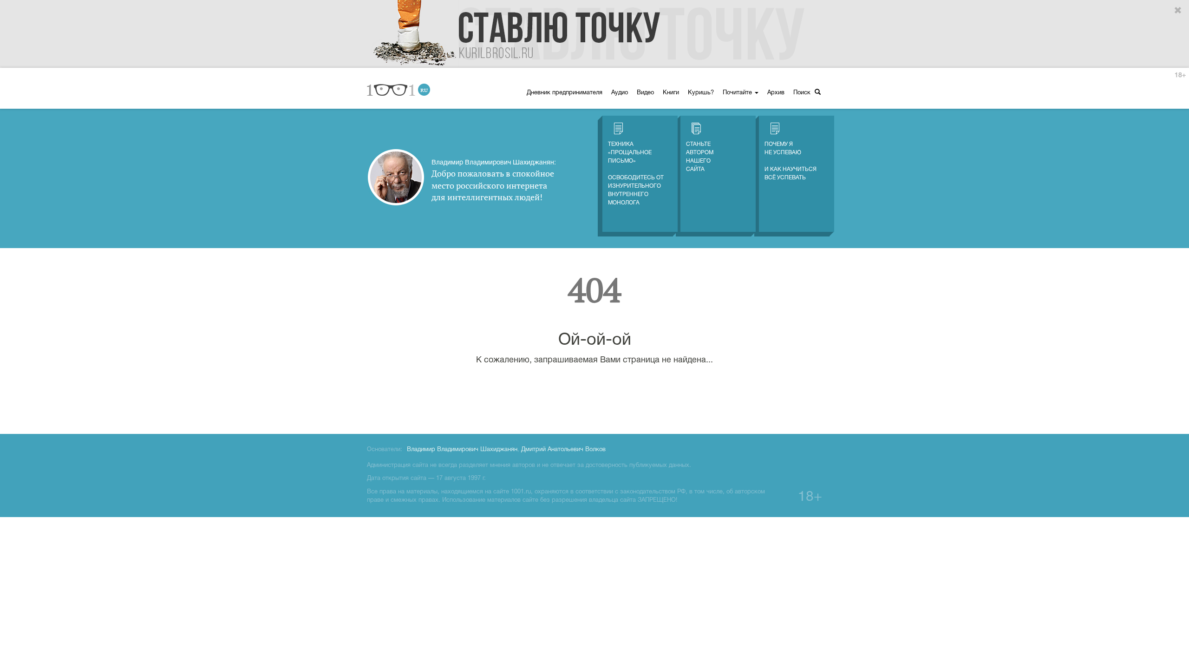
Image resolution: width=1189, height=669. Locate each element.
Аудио (619, 93)
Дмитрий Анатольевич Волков (563, 450)
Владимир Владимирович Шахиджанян (462, 450)
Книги (671, 93)
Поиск (802, 93)
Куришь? (701, 93)
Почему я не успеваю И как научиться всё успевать (790, 161)
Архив (775, 93)
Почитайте (738, 93)
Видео (645, 93)
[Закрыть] (1178, 11)
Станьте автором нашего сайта (699, 157)
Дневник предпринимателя (564, 93)
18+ (1180, 75)
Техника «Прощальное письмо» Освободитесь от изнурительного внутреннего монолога (636, 173)
